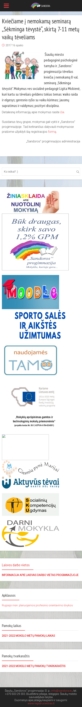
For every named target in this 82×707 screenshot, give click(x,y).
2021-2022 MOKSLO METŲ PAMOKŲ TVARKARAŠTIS (34, 666)
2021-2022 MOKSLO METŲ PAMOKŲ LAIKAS (28, 635)
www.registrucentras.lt (41, 703)
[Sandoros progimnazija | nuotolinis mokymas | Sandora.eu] (41, 5)
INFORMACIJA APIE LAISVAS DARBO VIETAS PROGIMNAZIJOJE (40, 575)
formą (52, 132)
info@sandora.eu (61, 690)
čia (62, 112)
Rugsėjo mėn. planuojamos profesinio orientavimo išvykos (37, 605)
